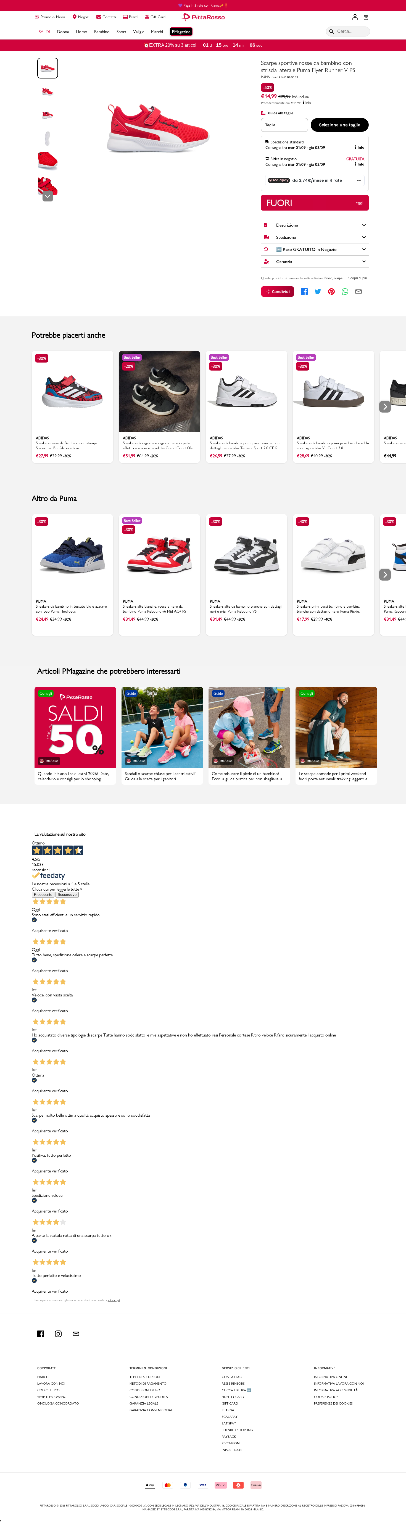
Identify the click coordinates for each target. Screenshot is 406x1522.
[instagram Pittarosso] (58, 1334)
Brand (328, 278)
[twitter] (318, 291)
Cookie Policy (326, 1397)
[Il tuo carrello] (365, 18)
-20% (128, 366)
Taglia (270, 125)
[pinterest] (331, 291)
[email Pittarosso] (75, 1334)
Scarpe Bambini (344, 278)
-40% (302, 521)
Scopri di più (357, 278)
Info (308, 103)
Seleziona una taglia (339, 124)
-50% (267, 87)
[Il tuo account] (355, 17)
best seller (132, 357)
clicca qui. (114, 1300)
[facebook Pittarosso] (40, 1334)
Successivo (67, 895)
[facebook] (304, 291)
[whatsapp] (345, 291)
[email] (358, 291)
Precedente (43, 895)
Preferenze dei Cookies (333, 1403)
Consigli (45, 693)
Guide (131, 693)
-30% (41, 358)
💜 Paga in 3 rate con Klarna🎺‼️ (203, 5)
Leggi (358, 203)
